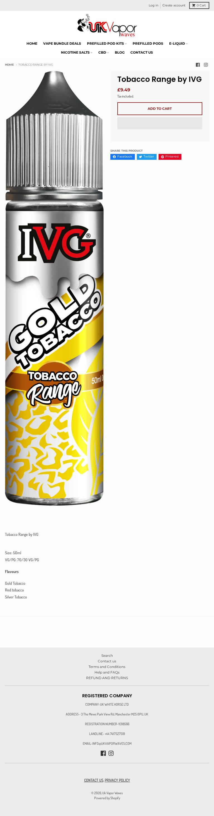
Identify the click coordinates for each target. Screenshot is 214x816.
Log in (153, 5)
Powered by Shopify (107, 798)
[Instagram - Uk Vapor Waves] (206, 65)
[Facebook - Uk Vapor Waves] (197, 65)
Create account (173, 5)
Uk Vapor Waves (112, 793)
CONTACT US (93, 780)
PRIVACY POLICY (117, 780)
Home (9, 64)
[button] (159, 123)
